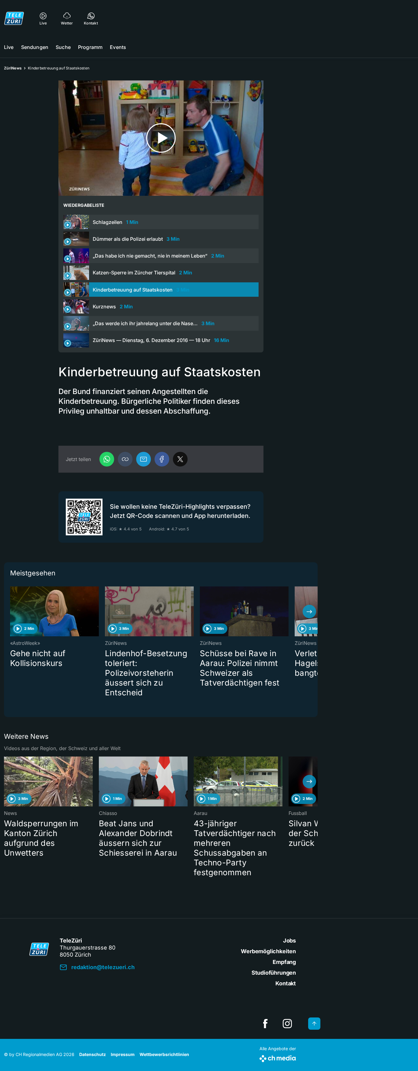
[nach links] (12, 611)
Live (9, 47)
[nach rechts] (309, 611)
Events (118, 47)
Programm (90, 47)
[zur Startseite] (14, 18)
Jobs (289, 940)
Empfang (284, 962)
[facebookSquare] (265, 1023)
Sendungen (34, 47)
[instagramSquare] (287, 1023)
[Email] (143, 459)
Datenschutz (92, 1054)
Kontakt (285, 983)
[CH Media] (277, 1057)
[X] (180, 459)
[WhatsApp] (106, 459)
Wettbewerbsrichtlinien (164, 1054)
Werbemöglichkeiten (268, 951)
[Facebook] (162, 459)
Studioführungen (274, 972)
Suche (63, 47)
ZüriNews (13, 68)
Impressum (123, 1054)
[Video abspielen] (160, 138)
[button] (125, 459)
